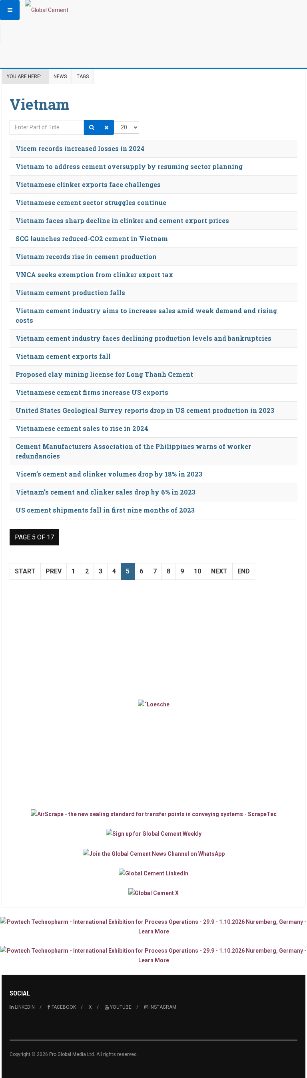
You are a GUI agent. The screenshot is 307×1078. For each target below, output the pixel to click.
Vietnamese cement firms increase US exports (92, 392)
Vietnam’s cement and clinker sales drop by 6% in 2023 (105, 492)
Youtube (120, 1007)
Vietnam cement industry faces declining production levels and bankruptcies (143, 338)
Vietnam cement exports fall (63, 356)
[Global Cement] (46, 10)
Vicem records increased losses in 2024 (80, 148)
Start (25, 571)
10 (197, 571)
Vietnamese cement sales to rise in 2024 (82, 428)
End (243, 571)
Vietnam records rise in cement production (86, 256)
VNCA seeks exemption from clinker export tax (94, 274)
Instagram (162, 1007)
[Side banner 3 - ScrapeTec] (153, 814)
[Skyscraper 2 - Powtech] (153, 955)
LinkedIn (24, 1007)
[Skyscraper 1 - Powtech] (153, 926)
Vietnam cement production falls (70, 292)
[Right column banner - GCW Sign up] (153, 834)
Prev (54, 571)
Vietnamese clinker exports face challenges (88, 184)
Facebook (63, 1007)
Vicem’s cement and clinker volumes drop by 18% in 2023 (109, 474)
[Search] (92, 127)
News (60, 76)
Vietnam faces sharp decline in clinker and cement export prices (122, 220)
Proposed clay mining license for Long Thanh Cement (104, 374)
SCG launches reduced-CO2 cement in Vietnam (92, 238)
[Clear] (106, 127)
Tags (83, 76)
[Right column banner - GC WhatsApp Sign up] (153, 853)
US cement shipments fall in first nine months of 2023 (105, 510)
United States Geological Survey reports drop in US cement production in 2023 (145, 410)
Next (219, 571)
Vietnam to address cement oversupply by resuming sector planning (129, 166)
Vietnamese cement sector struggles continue (91, 202)
